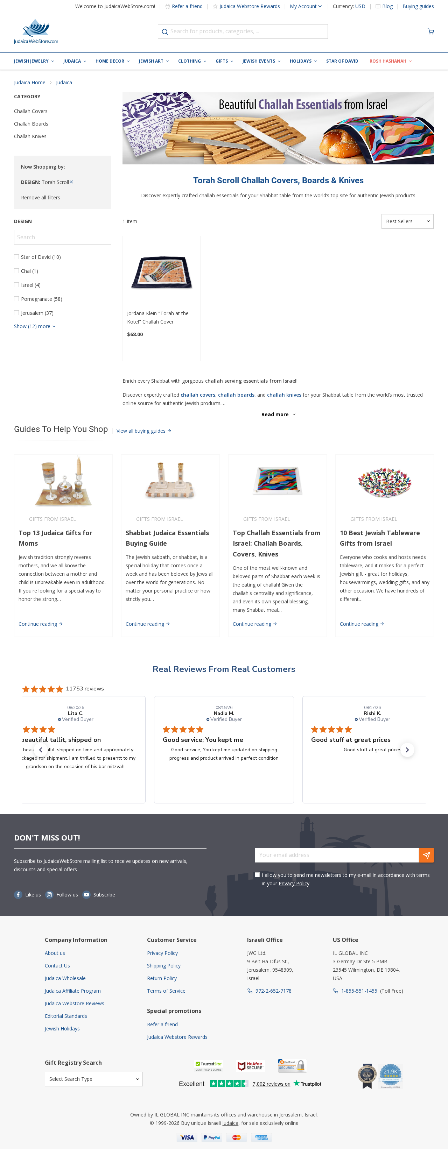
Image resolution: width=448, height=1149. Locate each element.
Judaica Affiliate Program (73, 990)
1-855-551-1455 (359, 990)
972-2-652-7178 (273, 990)
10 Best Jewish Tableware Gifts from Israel (380, 538)
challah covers (198, 394)
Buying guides (418, 6)
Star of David (342, 61)
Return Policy (162, 978)
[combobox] (243, 31)
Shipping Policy (164, 965)
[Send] (426, 855)
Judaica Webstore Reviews (74, 1003)
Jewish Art (151, 61)
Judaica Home (30, 82)
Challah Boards (31, 123)
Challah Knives (30, 136)
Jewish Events (259, 61)
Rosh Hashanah (388, 61)
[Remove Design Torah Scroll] (71, 182)
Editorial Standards (66, 1016)
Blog (387, 6)
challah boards (236, 394)
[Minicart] (431, 31)
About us (55, 953)
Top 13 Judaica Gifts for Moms (55, 538)
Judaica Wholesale (65, 978)
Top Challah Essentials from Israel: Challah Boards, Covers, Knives (277, 544)
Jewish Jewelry (31, 61)
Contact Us (57, 965)
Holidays (301, 61)
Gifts (222, 61)
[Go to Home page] (36, 31)
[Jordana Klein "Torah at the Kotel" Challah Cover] (161, 274)
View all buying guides (142, 430)
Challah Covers (31, 111)
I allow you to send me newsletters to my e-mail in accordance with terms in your (346, 879)
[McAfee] (250, 1066)
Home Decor (110, 61)
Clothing (189, 61)
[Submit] (164, 31)
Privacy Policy (294, 883)
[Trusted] (208, 1066)
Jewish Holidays (62, 1028)
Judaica (72, 61)
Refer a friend (187, 6)
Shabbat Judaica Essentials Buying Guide (167, 538)
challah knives (284, 394)
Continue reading (38, 623)
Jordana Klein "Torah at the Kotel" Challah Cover (158, 317)
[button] (41, 750)
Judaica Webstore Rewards (249, 6)
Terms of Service (166, 990)
